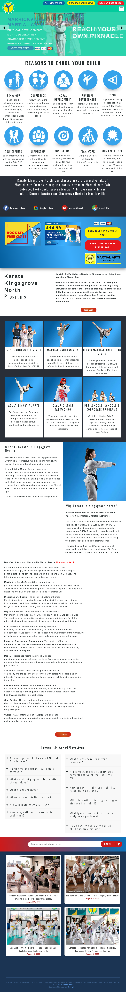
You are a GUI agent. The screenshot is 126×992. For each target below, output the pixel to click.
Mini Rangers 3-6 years (24, 350)
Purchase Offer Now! (81, 3)
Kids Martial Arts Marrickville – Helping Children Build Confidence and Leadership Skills (34, 949)
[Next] (121, 27)
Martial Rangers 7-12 (63, 350)
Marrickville (104, 208)
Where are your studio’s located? (31, 797)
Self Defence (86, 531)
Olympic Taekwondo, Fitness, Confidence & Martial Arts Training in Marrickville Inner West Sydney (33, 897)
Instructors (113, 522)
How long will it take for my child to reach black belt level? (92, 789)
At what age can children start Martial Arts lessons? (34, 760)
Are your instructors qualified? (29, 804)
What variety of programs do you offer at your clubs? (34, 781)
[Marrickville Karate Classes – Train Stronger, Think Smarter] (92, 874)
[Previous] (4, 27)
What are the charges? (24, 789)
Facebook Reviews (17, 208)
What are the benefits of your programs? (88, 760)
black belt (95, 522)
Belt (91, 546)
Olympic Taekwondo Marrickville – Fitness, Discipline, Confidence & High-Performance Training (93, 949)
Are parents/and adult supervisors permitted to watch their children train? (91, 774)
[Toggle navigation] (121, 9)
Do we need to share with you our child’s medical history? (91, 827)
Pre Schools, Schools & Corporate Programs (102, 407)
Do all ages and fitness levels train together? (32, 770)
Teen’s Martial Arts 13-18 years (102, 352)
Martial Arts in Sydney (89, 525)
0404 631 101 (55, 3)
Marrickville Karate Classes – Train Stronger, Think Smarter (92, 895)
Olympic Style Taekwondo (63, 407)
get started (20, 48)
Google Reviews (46, 208)
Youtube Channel (76, 208)
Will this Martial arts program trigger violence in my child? (93, 802)
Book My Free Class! (110, 3)
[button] (33, 759)
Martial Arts (51, 461)
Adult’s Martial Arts (24, 405)
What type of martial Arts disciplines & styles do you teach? (93, 814)
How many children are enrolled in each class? (31, 814)
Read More (88, 309)
